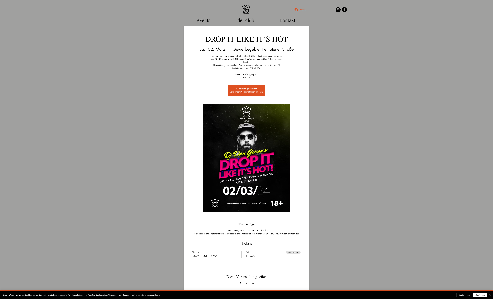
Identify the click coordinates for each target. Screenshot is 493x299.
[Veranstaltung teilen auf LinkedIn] (253, 283)
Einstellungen (464, 295)
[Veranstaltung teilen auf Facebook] (240, 283)
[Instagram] (338, 9)
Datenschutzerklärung (151, 295)
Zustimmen (480, 295)
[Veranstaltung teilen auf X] (246, 283)
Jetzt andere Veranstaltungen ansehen (246, 91)
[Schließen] (489, 295)
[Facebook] (344, 9)
